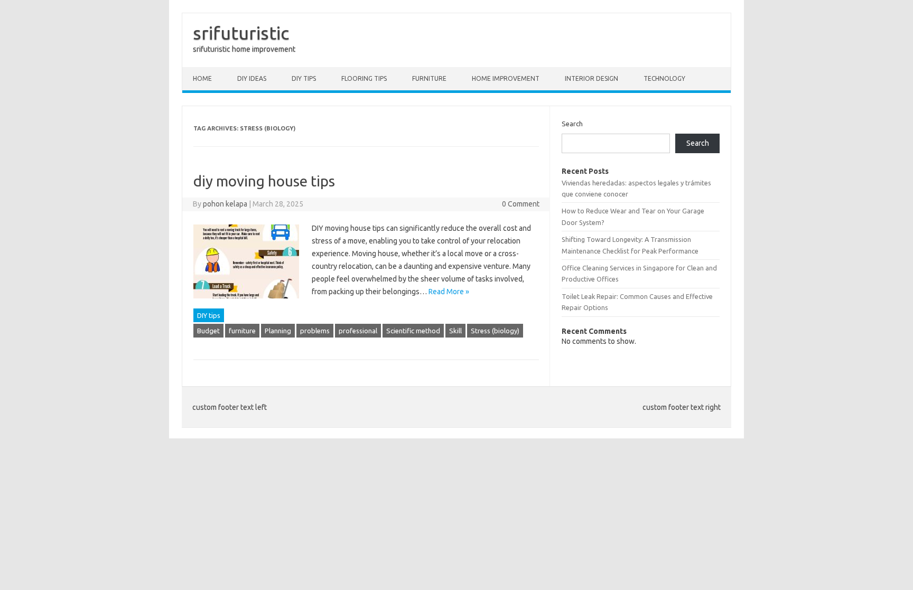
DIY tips (304, 78)
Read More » (448, 291)
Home (202, 78)
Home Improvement (505, 78)
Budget (208, 330)
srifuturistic (241, 33)
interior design (591, 78)
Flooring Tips (364, 78)
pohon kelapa (225, 204)
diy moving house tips (264, 181)
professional (358, 330)
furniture (242, 330)
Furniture (429, 78)
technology (664, 78)
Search (572, 123)
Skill (455, 330)
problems (315, 330)
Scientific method (413, 330)
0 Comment (520, 204)
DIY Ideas (251, 78)
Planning (278, 330)
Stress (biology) (495, 330)
